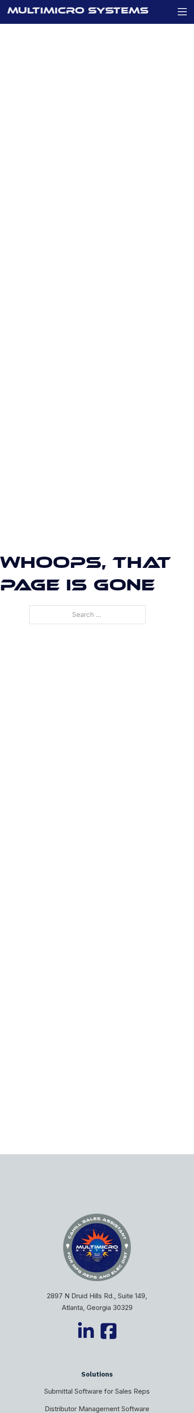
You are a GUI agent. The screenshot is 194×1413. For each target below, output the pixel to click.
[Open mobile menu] (182, 11)
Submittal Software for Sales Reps (97, 1391)
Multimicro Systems (77, 12)
